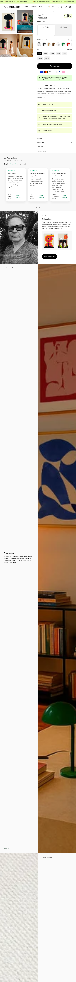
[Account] (62, 7)
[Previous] (36, 208)
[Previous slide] (69, 40)
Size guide (69, 49)
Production (40, 146)
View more (40, 97)
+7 (68, 72)
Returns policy (41, 142)
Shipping (39, 138)
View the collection (49, 256)
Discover (6, 848)
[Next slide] (71, 40)
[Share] (70, 16)
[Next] (40, 208)
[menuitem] (40, 7)
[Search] (58, 7)
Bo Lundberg (43, 17)
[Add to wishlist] (66, 16)
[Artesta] (13, 7)
